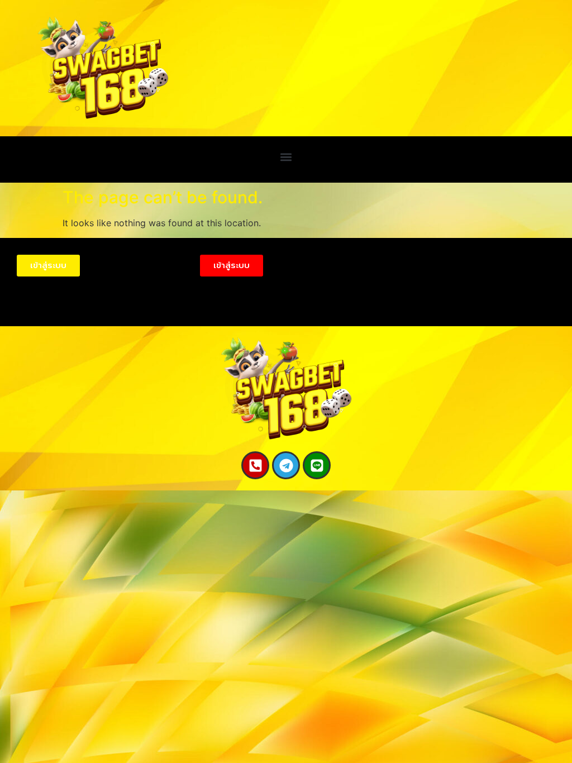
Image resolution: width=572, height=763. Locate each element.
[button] (286, 156)
